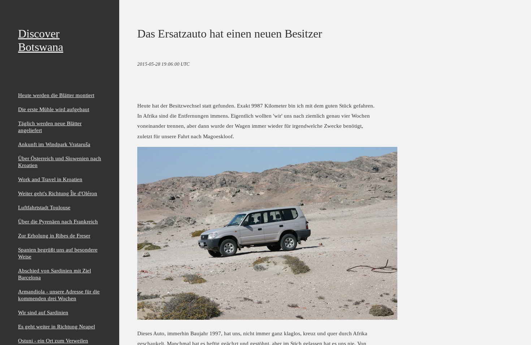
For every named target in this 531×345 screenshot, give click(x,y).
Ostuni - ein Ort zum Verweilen (53, 340)
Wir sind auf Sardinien (43, 312)
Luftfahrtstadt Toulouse (44, 207)
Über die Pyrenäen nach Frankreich (58, 221)
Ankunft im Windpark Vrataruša (54, 144)
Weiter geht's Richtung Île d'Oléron (57, 193)
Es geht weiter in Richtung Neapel (56, 326)
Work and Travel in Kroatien (50, 179)
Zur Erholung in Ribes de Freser (54, 235)
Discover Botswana (40, 40)
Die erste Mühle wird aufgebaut (53, 109)
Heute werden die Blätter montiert (56, 95)
